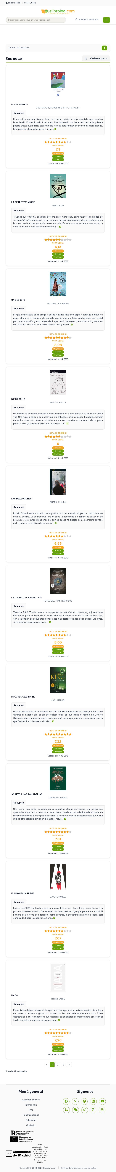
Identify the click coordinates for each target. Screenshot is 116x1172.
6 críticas (58, 257)
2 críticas (58, 454)
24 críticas (58, 1050)
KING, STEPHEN (58, 700)
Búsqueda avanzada (88, 19)
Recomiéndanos (31, 1115)
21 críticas (58, 752)
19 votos (58, 649)
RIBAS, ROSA (58, 205)
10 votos (58, 156)
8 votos (58, 254)
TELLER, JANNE (58, 999)
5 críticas (58, 849)
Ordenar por (98, 58)
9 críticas (58, 652)
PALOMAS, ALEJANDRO (58, 303)
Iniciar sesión (14, 3)
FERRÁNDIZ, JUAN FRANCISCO (58, 601)
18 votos (58, 846)
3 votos (58, 451)
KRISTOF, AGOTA (58, 402)
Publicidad (31, 1120)
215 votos (58, 749)
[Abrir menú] (106, 20)
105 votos (58, 1047)
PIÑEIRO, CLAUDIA (58, 502)
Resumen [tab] (19, 113)
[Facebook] (66, 1101)
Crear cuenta (30, 3)
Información (31, 1104)
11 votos (58, 551)
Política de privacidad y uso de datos (78, 1168)
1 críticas (58, 159)
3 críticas (58, 355)
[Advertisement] (61, 34)
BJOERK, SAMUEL (58, 897)
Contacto (30, 1125)
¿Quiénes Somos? (31, 1099)
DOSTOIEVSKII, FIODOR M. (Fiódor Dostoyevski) (58, 108)
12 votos (58, 352)
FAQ (31, 1110)
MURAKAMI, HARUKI (58, 797)
